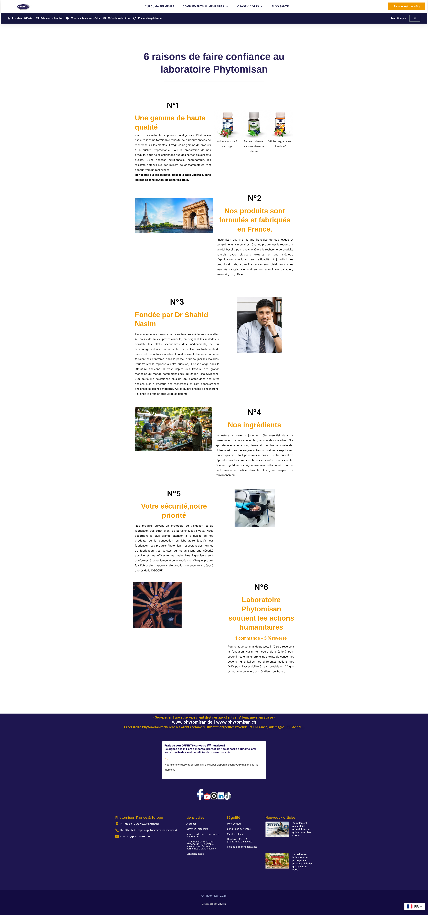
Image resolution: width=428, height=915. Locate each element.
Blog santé (280, 6)
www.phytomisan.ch (236, 722)
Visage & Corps (248, 6)
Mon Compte (398, 18)
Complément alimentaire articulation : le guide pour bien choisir (301, 829)
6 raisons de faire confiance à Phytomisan (202, 835)
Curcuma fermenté (159, 6)
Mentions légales (236, 834)
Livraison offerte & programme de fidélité (239, 840)
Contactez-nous (195, 853)
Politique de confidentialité (242, 846)
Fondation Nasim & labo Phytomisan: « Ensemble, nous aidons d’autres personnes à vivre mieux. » (201, 845)
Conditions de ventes (239, 828)
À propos (191, 823)
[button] (218, 132)
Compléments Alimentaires (203, 6)
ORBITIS (222, 903)
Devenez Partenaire (197, 828)
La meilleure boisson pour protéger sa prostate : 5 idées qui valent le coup (302, 862)
